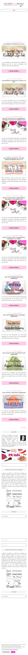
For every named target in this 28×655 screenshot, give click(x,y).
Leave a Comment (19, 42)
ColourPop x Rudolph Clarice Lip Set (14, 81)
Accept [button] (13, 652)
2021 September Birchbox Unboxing (14, 277)
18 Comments (19, 313)
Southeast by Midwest (14, 4)
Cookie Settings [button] (6, 652)
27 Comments (19, 390)
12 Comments (19, 351)
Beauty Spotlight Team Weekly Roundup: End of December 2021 (14, 119)
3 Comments (19, 78)
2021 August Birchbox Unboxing (14, 392)
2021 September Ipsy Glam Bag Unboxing (14, 315)
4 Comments (19, 156)
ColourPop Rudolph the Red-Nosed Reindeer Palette (14, 158)
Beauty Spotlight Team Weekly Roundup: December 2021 (14, 198)
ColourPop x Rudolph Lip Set (14, 44)
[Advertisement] (14, 27)
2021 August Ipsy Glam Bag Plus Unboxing (14, 353)
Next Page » (23, 427)
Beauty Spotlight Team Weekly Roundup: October (14, 238)
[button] (14, 10)
